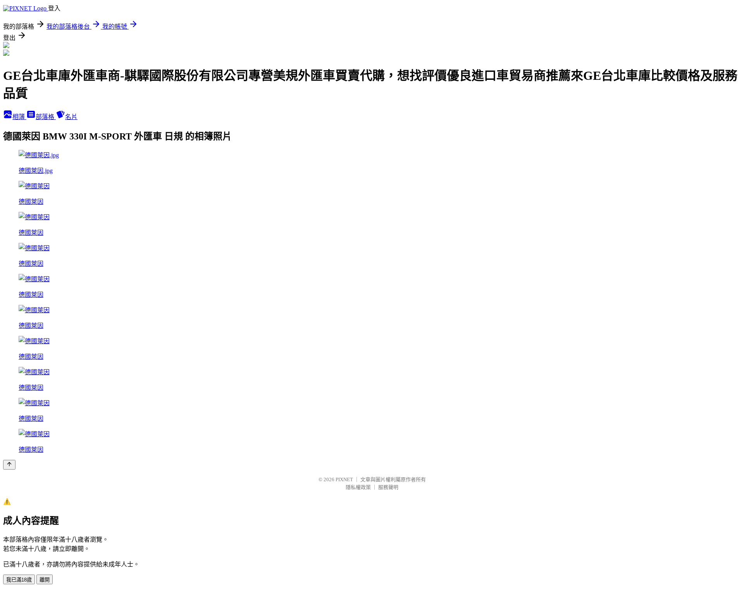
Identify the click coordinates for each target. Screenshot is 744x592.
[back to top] (9, 465)
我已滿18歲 (19, 580)
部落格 (46, 117)
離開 (45, 580)
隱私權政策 (358, 487)
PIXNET (344, 479)
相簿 (19, 117)
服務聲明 (388, 487)
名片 (71, 117)
